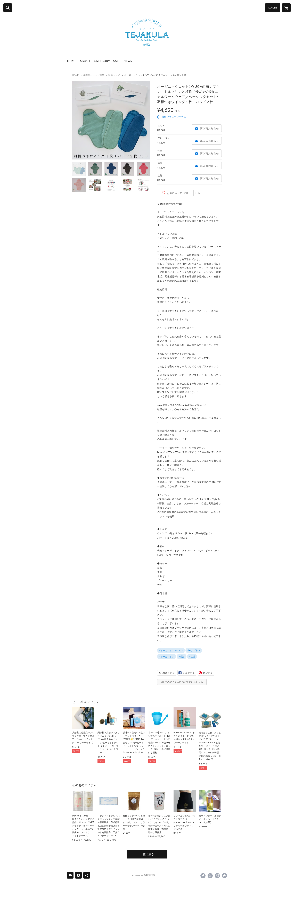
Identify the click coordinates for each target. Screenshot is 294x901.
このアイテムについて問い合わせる (184, 681)
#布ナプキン (193, 650)
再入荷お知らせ (209, 128)
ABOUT (85, 60)
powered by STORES (143, 875)
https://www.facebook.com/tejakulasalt (203, 875)
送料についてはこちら (174, 116)
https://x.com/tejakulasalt (210, 875)
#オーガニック (166, 656)
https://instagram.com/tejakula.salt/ (217, 875)
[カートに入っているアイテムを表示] (286, 7)
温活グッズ (114, 75)
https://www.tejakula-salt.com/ (224, 875)
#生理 (192, 656)
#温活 (181, 656)
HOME (71, 60)
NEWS (128, 60)
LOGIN (272, 7)
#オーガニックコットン (171, 650)
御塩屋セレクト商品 (93, 75)
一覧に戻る (147, 854)
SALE (116, 60)
